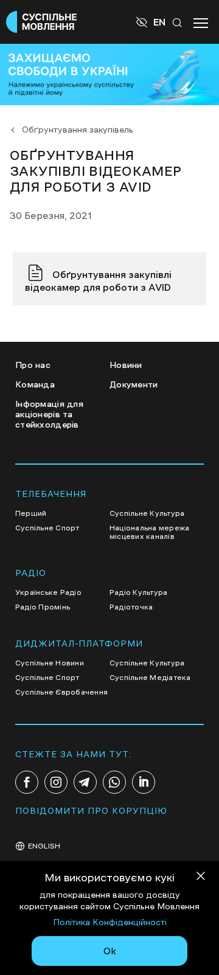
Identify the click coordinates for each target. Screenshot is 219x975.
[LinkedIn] (143, 782)
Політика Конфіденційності (110, 922)
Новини (125, 365)
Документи (133, 384)
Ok (109, 951)
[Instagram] (56, 782)
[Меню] (200, 22)
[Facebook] (26, 782)
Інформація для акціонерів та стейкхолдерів (49, 414)
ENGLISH (44, 846)
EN (159, 22)
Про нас (32, 365)
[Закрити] (201, 878)
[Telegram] (85, 782)
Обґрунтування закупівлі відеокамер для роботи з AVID (98, 280)
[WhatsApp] (114, 782)
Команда (35, 384)
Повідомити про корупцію (91, 811)
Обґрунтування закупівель (77, 129)
